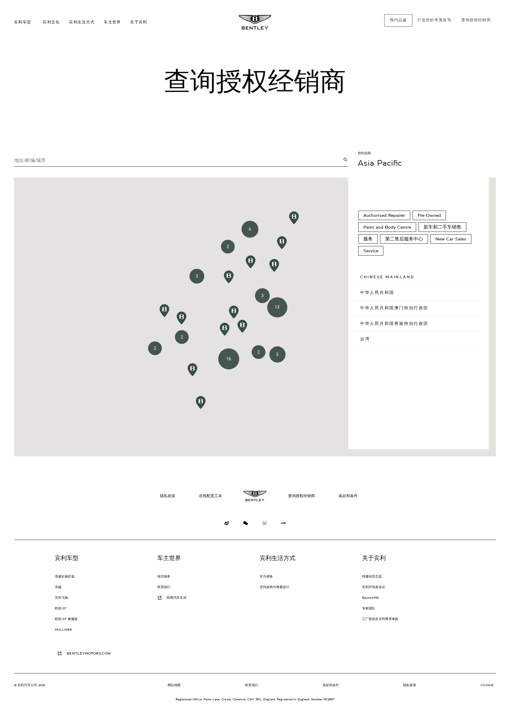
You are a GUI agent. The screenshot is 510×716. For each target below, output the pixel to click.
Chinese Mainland (387, 277)
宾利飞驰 (61, 597)
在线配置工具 (210, 496)
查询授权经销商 (301, 496)
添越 (58, 587)
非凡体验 (266, 576)
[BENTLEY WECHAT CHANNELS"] (264, 524)
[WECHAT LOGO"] (245, 524)
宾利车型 (67, 558)
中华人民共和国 (377, 293)
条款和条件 (348, 496)
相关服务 (163, 576)
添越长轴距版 (65, 576)
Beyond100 (370, 597)
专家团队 (368, 608)
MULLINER (63, 629)
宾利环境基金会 (373, 587)
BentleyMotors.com (89, 653)
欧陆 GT (61, 608)
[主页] (255, 22)
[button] (229, 277)
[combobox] (181, 159)
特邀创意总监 (372, 576)
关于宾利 (374, 558)
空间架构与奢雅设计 (274, 587)
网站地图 (174, 685)
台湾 (365, 339)
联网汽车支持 (177, 597)
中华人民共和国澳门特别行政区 (394, 308)
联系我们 (163, 587)
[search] (345, 159)
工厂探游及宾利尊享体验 (380, 619)
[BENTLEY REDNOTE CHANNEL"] (283, 524)
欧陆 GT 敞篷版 (66, 619)
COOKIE (486, 685)
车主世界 (169, 558)
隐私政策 (167, 496)
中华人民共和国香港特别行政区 (394, 324)
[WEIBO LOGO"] (226, 524)
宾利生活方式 (277, 558)
